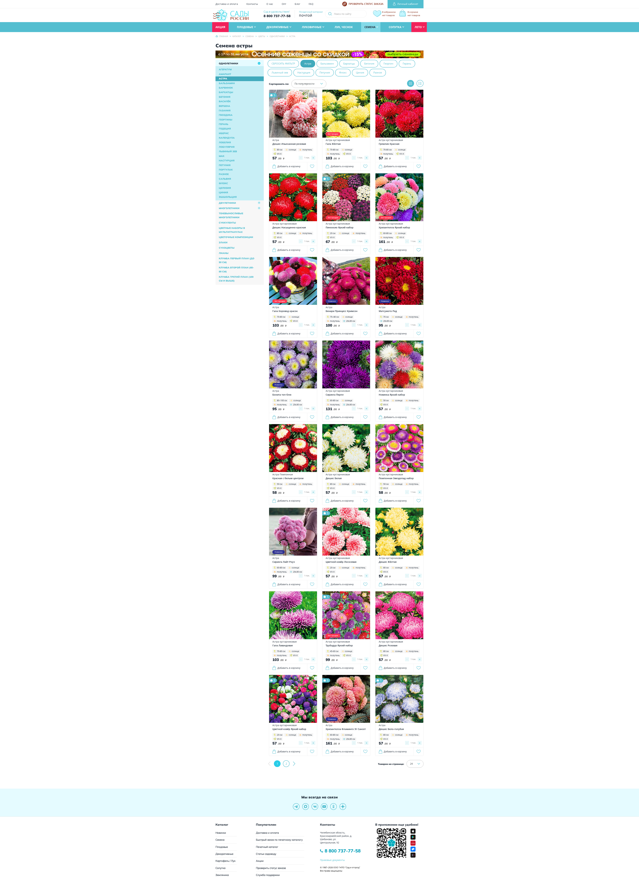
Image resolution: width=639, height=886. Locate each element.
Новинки (220, 832)
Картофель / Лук (225, 860)
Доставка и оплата (226, 4)
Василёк (225, 101)
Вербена (224, 106)
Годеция (225, 128)
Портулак (226, 169)
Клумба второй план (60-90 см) (236, 269)
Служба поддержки (268, 875)
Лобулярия (226, 146)
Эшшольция (228, 196)
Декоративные (224, 853)
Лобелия (225, 142)
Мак (221, 156)
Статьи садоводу (266, 853)
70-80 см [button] (334, 149)
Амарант (225, 74)
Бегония (224, 96)
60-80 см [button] (387, 233)
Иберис (224, 133)
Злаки (223, 242)
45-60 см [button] (334, 651)
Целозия (225, 187)
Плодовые (221, 846)
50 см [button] (386, 400)
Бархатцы (226, 92)
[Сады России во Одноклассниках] (333, 806)
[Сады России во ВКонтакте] (315, 806)
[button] (308, 84)
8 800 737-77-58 (343, 851)
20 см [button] (332, 233)
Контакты (252, 4)
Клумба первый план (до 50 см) (236, 260)
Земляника (222, 875)
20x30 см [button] (350, 320)
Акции (260, 860)
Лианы (223, 253)
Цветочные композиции (236, 237)
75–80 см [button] (334, 316)
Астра (223, 78)
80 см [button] (279, 149)
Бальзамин (227, 83)
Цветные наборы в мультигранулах (232, 230)
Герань (223, 124)
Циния (223, 192)
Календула (227, 137)
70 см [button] (386, 316)
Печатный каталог (267, 846)
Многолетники (229, 208)
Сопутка (220, 868)
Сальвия (225, 178)
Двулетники (227, 202)
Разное (224, 174)
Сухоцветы (226, 247)
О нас (269, 4)
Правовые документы (332, 860)
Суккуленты (227, 222)
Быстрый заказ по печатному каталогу (279, 839)
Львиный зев (228, 151)
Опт (284, 4)
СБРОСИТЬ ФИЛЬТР (283, 63)
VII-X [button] (279, 153)
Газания (224, 110)
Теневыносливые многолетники (231, 215)
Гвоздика (225, 115)
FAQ (311, 4)
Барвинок (226, 87)
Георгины (225, 119)
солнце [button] (292, 149)
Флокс (223, 183)
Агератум (225, 69)
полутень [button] (307, 149)
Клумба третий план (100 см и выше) (236, 278)
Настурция (226, 160)
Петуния (224, 165)
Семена (219, 839)
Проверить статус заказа (271, 868)
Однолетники (228, 63)
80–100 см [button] (282, 400)
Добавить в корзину (288, 166)
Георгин (388, 63)
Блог (297, 4)
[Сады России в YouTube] (324, 806)
